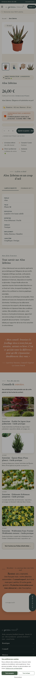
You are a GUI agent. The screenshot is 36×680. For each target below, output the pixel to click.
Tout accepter (9, 673)
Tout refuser (26, 673)
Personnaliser (18, 677)
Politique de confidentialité (14, 668)
